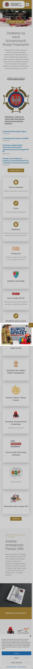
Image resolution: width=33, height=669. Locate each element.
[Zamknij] (31, 325)
